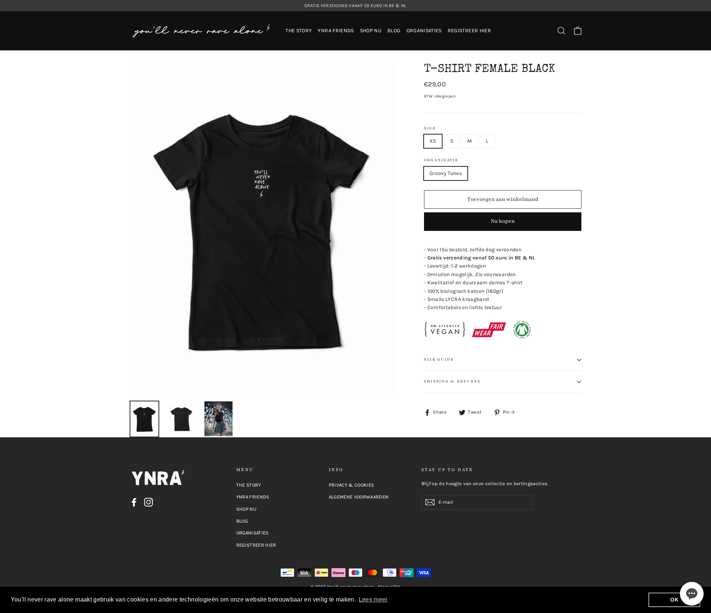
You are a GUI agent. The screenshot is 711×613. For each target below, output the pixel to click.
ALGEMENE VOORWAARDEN (359, 497)
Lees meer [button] (373, 599)
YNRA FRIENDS (336, 30)
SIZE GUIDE (439, 359)
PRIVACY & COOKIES (351, 485)
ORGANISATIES (424, 30)
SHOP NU (370, 30)
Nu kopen (503, 221)
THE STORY (299, 30)
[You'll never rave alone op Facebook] (134, 502)
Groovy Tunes (446, 173)
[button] (692, 594)
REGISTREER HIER (469, 30)
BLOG (393, 30)
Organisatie (441, 160)
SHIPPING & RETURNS (452, 381)
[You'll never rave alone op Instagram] (148, 502)
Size (430, 128)
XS (433, 141)
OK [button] (674, 600)
